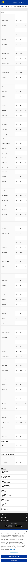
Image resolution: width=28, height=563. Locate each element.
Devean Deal (4, 110)
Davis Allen (4, 25)
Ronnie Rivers (4, 346)
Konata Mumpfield (5, 289)
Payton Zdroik (4, 436)
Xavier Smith (4, 365)
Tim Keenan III (4, 228)
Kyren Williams (5, 427)
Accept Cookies (14, 560)
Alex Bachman (4, 44)
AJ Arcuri (3, 34)
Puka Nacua (4, 304)
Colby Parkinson (5, 318)
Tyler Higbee (4, 190)
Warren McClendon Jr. (6, 261)
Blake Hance (4, 181)
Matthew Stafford (5, 375)
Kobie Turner (4, 393)
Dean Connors (4, 82)
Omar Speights (5, 370)
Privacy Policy (12, 549)
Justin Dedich (4, 462)
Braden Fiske (4, 138)
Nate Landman (4, 252)
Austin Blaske (4, 58)
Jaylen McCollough (5, 266)
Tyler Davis (4, 105)
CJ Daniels (4, 100)
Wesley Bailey (4, 48)
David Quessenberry (5, 332)
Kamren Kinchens (5, 233)
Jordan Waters (4, 412)
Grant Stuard (4, 384)
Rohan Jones (4, 223)
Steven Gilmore (5, 167)
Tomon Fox (4, 157)
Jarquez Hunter (5, 200)
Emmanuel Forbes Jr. (6, 143)
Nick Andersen (4, 30)
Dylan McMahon (5, 275)
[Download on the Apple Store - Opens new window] (8, 526)
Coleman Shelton (5, 356)
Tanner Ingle (4, 204)
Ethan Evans (4, 129)
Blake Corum (4, 91)
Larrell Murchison (5, 294)
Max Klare (4, 237)
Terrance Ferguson (5, 134)
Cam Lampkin (4, 247)
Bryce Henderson (5, 186)
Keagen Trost (4, 389)
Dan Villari (4, 403)
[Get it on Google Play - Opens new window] (18, 526)
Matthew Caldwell (5, 72)
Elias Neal (3, 308)
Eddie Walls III (4, 449)
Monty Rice (4, 341)
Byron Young (4, 431)
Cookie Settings (14, 552)
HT (25, 15)
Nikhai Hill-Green (5, 195)
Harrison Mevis (4, 280)
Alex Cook (4, 86)
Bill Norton (4, 313)
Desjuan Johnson (5, 219)
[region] (14, 546)
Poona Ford (4, 148)
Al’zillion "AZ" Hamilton (6, 171)
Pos (21, 15)
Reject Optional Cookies (14, 556)
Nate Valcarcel (4, 398)
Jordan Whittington (5, 422)
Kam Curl (3, 96)
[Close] (26, 531)
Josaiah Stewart (5, 379)
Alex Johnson (4, 214)
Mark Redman (4, 337)
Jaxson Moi (4, 285)
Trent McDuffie (4, 271)
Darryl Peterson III (5, 323)
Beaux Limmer (4, 256)
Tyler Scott (4, 351)
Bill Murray (4, 299)
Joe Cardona (4, 77)
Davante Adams (5, 20)
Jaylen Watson (4, 417)
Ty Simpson (4, 360)
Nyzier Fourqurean (5, 152)
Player (3, 15)
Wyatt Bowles (4, 67)
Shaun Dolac (4, 115)
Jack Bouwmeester (5, 63)
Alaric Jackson (4, 209)
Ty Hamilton (4, 176)
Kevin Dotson (4, 119)
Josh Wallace (4, 408)
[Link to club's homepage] (3, 2)
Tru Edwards (4, 124)
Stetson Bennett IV (5, 53)
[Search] (23, 2)
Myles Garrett (4, 162)
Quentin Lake (4, 242)
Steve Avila (4, 39)
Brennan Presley (5, 327)
